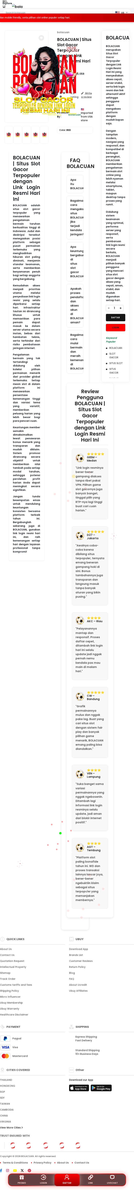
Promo (22, 1182)
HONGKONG (7, 1086)
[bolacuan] (17, 6)
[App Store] (79, 1089)
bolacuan (63, 32)
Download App (78, 949)
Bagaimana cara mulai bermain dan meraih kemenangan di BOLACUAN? (76, 352)
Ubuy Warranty (9, 1008)
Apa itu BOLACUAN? (76, 184)
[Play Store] (101, 1089)
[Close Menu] (4, 7)
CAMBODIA (7, 1109)
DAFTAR (115, 317)
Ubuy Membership (11, 1002)
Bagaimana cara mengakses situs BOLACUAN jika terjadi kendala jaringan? (76, 217)
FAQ (71, 979)
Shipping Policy (9, 991)
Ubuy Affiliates (78, 991)
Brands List (76, 955)
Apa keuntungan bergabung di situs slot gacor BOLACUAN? (76, 261)
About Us (6, 949)
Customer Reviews (81, 961)
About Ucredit (78, 985)
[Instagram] (9, 1171)
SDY (2, 1098)
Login (43, 1182)
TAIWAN (5, 1103)
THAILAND (6, 1080)
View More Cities (10, 1127)
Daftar (67, 1182)
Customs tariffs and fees (16, 985)
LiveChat (112, 1182)
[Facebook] (3, 1171)
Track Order (8, 979)
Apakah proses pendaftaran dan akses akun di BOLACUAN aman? (76, 305)
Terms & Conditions (15, 1162)
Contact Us (7, 955)
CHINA (4, 1115)
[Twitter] (24, 1171)
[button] (41, 38)
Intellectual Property (13, 967)
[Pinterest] (31, 1171)
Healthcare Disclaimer (14, 1014)
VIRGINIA (5, 1121)
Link (90, 1182)
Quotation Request (12, 961)
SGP (2, 1092)
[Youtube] (16, 1171)
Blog (72, 973)
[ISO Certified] (47, 1145)
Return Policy (77, 967)
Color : (65, 130)
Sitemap (5, 973)
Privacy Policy (42, 1162)
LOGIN (115, 327)
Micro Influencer (10, 997)
